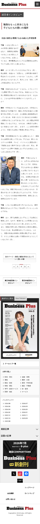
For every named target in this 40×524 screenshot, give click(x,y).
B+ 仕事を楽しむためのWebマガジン (15, 4)
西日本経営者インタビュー (28, 282)
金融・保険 (25, 377)
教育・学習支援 (27, 383)
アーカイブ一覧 (10, 364)
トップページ (29, 488)
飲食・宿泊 (8, 377)
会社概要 (10, 493)
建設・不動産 (26, 386)
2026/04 (7, 409)
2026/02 (7, 412)
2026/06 (7, 406)
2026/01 (25, 412)
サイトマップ (29, 493)
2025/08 (7, 421)
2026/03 (25, 409)
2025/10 (7, 418)
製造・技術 (8, 383)
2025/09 (25, 418)
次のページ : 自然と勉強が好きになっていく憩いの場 (19, 258)
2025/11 (25, 415)
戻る (18, 482)
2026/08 (7, 403)
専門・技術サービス (11, 389)
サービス (25, 392)
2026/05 (25, 406)
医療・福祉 (8, 392)
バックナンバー (11, 355)
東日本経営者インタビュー (11, 282)
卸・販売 (25, 389)
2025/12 (7, 415)
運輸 (6, 380)
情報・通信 (8, 386)
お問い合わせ (10, 499)
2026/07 (25, 403)
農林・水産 (25, 380)
